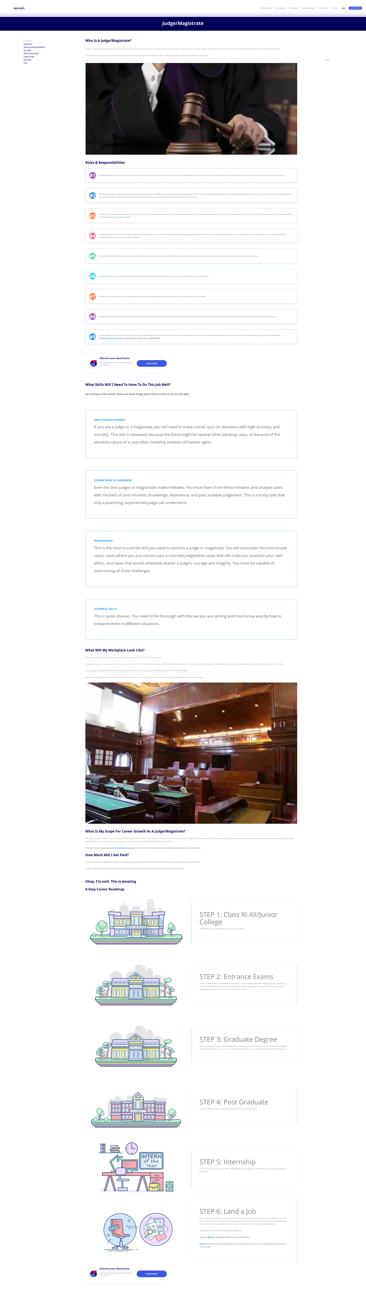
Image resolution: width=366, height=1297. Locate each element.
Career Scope (29, 56)
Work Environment (31, 53)
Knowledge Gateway (308, 8)
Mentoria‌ (211, 1237)
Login (343, 8)
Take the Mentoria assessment (124, 848)
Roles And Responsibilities (34, 47)
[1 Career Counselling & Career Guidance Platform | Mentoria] (19, 8)
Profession (28, 44)
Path (25, 63)
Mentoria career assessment (114, 338)
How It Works (323, 8)
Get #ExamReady (265, 8)
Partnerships (293, 8)
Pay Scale (27, 59)
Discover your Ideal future (115, 358)
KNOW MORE (151, 363)
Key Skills (27, 50)
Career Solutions (280, 8)
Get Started (355, 8)
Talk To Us (334, 8)
